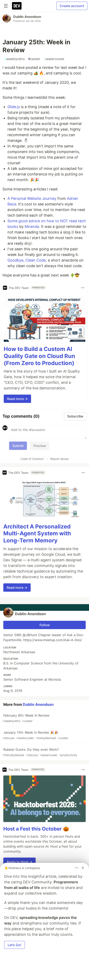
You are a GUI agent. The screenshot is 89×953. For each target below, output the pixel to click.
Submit (18, 446)
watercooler (53, 59)
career (34, 59)
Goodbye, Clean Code (26, 260)
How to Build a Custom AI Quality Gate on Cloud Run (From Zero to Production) (39, 356)
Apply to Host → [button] (19, 862)
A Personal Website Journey (31, 198)
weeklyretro (14, 59)
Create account (72, 6)
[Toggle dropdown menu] (82, 287)
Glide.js (13, 107)
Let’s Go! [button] (14, 945)
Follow (45, 625)
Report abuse (59, 458)
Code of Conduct (32, 458)
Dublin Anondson (27, 17)
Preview (40, 446)
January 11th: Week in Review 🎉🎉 (35, 735)
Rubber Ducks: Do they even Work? (39, 752)
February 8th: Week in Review (25, 718)
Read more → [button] (17, 399)
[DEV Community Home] (17, 6)
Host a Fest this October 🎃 (36, 829)
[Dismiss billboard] (83, 867)
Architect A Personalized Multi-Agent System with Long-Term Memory (37, 533)
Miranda (32, 226)
